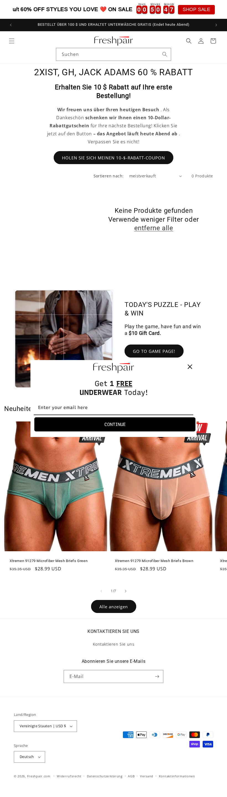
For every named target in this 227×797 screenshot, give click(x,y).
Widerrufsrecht (69, 776)
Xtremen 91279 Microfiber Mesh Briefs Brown (154, 561)
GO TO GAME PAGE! (154, 351)
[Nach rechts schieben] (126, 591)
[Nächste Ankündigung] (216, 25)
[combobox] (113, 54)
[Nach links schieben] (101, 591)
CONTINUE (115, 424)
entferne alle (153, 228)
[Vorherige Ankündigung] (11, 25)
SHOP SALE (196, 9)
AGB (131, 776)
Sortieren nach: (109, 175)
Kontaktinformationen (177, 776)
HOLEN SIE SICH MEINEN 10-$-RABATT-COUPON (113, 158)
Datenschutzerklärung (105, 776)
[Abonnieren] (157, 676)
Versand (146, 776)
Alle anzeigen (113, 606)
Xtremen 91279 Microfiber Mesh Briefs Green (48, 561)
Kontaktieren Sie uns (114, 644)
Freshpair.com (38, 776)
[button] (12, 41)
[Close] (190, 366)
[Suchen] (165, 54)
